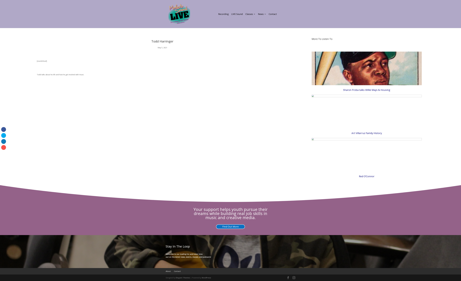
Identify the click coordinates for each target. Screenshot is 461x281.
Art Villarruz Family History (367, 133)
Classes (249, 14)
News (261, 14)
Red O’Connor (366, 176)
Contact (273, 14)
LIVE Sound (237, 14)
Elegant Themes (183, 278)
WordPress (206, 278)
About (168, 271)
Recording (223, 14)
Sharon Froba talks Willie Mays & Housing (366, 90)
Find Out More (230, 226)
